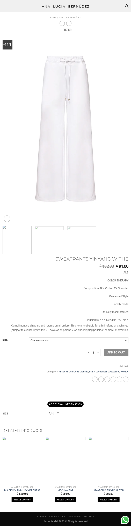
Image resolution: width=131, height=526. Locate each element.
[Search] (126, 6)
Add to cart (116, 352)
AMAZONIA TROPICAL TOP (108, 490)
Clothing (84, 371)
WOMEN (124, 371)
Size (5, 340)
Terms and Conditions (80, 516)
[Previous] (9, 129)
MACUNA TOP (65, 490)
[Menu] (5, 6)
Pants (92, 371)
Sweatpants (113, 371)
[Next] (122, 129)
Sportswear (101, 371)
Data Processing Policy (51, 516)
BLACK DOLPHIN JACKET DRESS (22, 490)
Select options (22, 499)
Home (53, 17)
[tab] (65, 404)
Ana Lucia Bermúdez (70, 17)
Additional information (65, 404)
